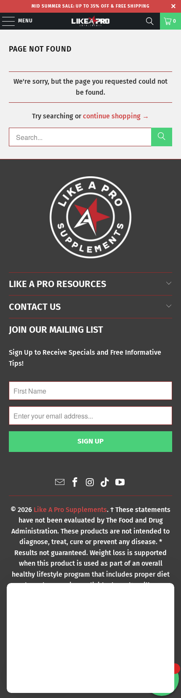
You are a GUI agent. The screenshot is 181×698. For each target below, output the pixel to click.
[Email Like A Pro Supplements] (60, 483)
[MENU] (4, 21)
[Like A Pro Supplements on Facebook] (75, 483)
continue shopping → (116, 116)
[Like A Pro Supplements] (90, 21)
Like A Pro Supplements (70, 510)
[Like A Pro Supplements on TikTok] (105, 483)
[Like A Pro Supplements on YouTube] (120, 483)
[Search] (150, 21)
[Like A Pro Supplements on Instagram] (90, 483)
